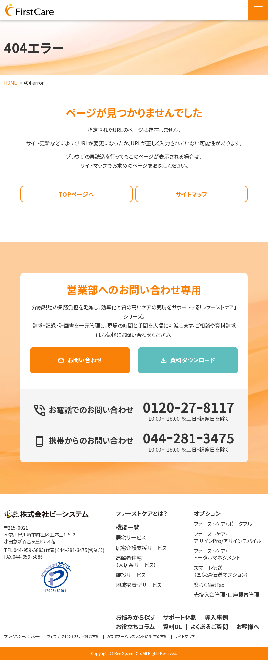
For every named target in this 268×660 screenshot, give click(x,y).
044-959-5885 (29, 550)
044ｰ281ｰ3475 (188, 437)
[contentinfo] (134, 577)
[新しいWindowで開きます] (46, 516)
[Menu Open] (258, 10)
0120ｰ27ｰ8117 (188, 407)
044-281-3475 (72, 550)
